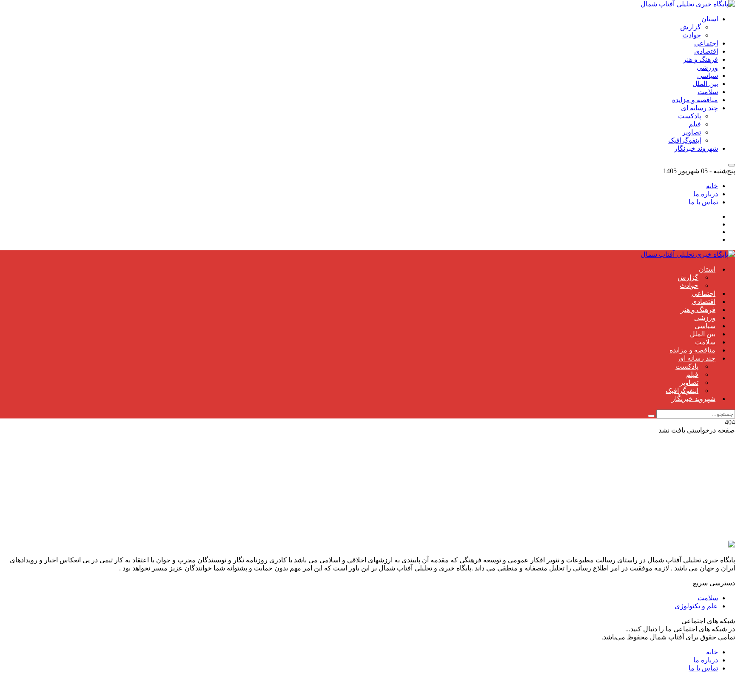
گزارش (690, 27)
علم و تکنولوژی (696, 606)
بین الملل (705, 83)
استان (709, 19)
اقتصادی (706, 51)
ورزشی (707, 67)
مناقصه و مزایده (695, 99)
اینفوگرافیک (684, 140)
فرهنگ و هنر (700, 59)
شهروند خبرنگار (696, 148)
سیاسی (707, 75)
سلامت (708, 91)
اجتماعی (706, 43)
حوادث (691, 35)
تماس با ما (703, 202)
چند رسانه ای (699, 108)
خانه (712, 185)
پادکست (689, 116)
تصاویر (691, 132)
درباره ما (705, 194)
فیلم (695, 124)
